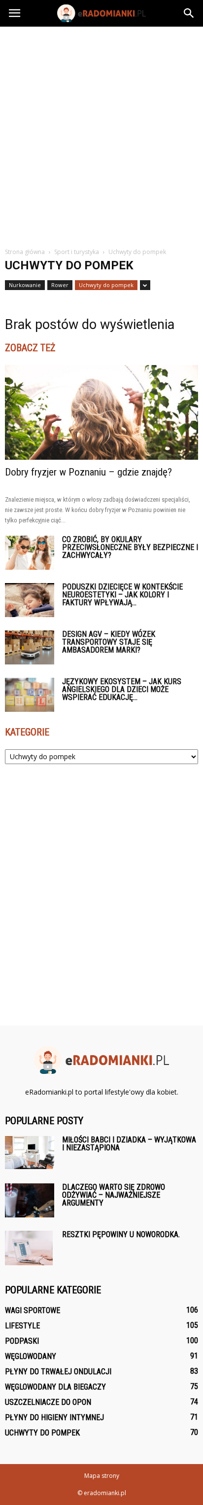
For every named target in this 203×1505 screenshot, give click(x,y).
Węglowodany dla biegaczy (55, 1387)
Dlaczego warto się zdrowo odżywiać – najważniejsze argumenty (113, 1195)
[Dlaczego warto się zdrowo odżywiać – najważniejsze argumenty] (29, 1200)
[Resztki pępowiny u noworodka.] (29, 1248)
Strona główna (25, 252)
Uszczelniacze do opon (48, 1402)
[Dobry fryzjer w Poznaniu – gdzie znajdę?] (101, 412)
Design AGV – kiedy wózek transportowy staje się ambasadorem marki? (108, 642)
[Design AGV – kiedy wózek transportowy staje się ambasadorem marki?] (29, 647)
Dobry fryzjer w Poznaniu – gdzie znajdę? (88, 472)
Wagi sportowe (32, 1310)
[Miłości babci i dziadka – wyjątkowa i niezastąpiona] (29, 1152)
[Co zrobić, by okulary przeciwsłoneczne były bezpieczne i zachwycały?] (29, 553)
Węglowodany (30, 1356)
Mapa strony (101, 1475)
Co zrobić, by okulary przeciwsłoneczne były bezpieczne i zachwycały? (130, 547)
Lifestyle (22, 1325)
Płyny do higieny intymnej (54, 1417)
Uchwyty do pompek (106, 285)
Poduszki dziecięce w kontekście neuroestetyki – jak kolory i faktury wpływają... (122, 594)
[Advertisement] (101, 133)
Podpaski (22, 1341)
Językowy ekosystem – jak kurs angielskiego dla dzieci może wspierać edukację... (121, 689)
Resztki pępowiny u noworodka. (121, 1234)
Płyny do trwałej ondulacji (58, 1371)
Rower (59, 285)
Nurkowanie (25, 285)
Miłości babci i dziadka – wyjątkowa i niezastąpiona (129, 1143)
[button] (189, 13)
